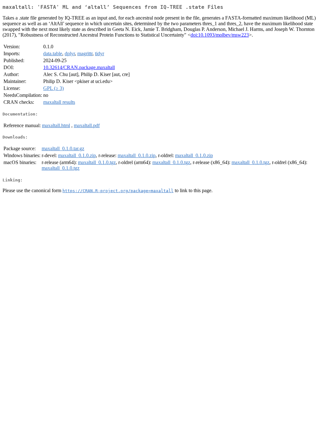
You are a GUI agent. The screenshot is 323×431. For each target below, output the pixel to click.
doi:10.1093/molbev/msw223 (220, 35)
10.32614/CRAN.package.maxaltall (79, 67)
